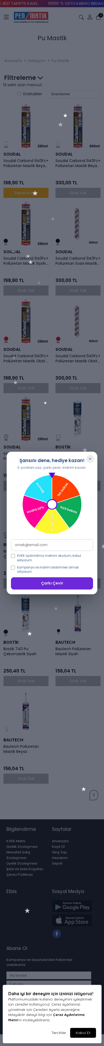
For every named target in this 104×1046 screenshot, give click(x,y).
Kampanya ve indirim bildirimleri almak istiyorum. (48, 569)
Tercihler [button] (58, 1032)
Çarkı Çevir (52, 583)
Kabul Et (83, 1032)
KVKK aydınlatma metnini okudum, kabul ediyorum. (49, 558)
